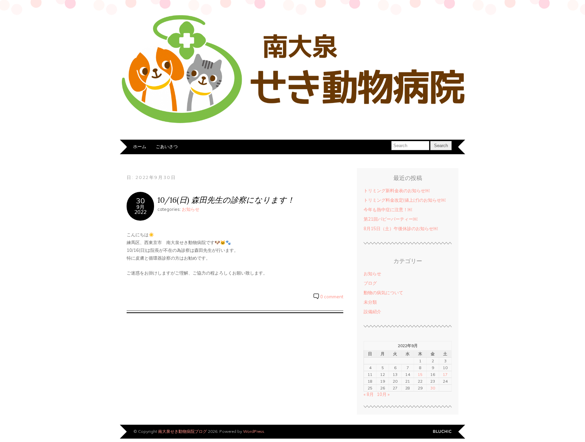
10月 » (383, 394)
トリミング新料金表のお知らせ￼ (397, 190)
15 (420, 374)
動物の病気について (383, 292)
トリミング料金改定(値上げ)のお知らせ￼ (405, 200)
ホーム (139, 146)
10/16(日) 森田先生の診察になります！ (226, 200)
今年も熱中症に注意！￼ (388, 209)
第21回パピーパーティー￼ (390, 219)
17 (445, 374)
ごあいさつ (167, 146)
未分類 (370, 302)
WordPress (253, 431)
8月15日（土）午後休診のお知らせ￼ (401, 228)
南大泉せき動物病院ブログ (182, 431)
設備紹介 (372, 311)
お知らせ (190, 209)
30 (140, 200)
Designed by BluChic (442, 432)
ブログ (370, 283)
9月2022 (140, 209)
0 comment (331, 296)
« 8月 (369, 394)
